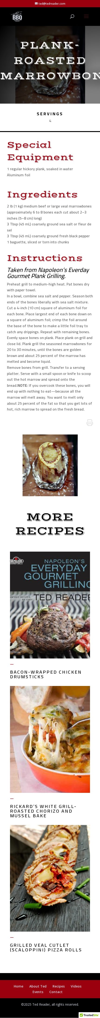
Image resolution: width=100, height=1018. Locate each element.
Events (38, 992)
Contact (56, 992)
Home (18, 986)
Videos (76, 986)
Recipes (59, 986)
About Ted (38, 986)
